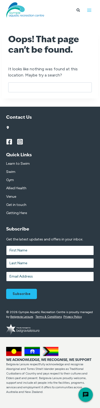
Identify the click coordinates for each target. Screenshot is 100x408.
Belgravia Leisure (21, 316)
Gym (10, 180)
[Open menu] (89, 10)
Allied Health (16, 188)
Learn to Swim (18, 163)
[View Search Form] (78, 10)
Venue (11, 196)
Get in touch (16, 205)
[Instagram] (22, 141)
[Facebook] (11, 141)
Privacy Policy (72, 316)
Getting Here (16, 213)
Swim (10, 172)
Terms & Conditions (48, 316)
